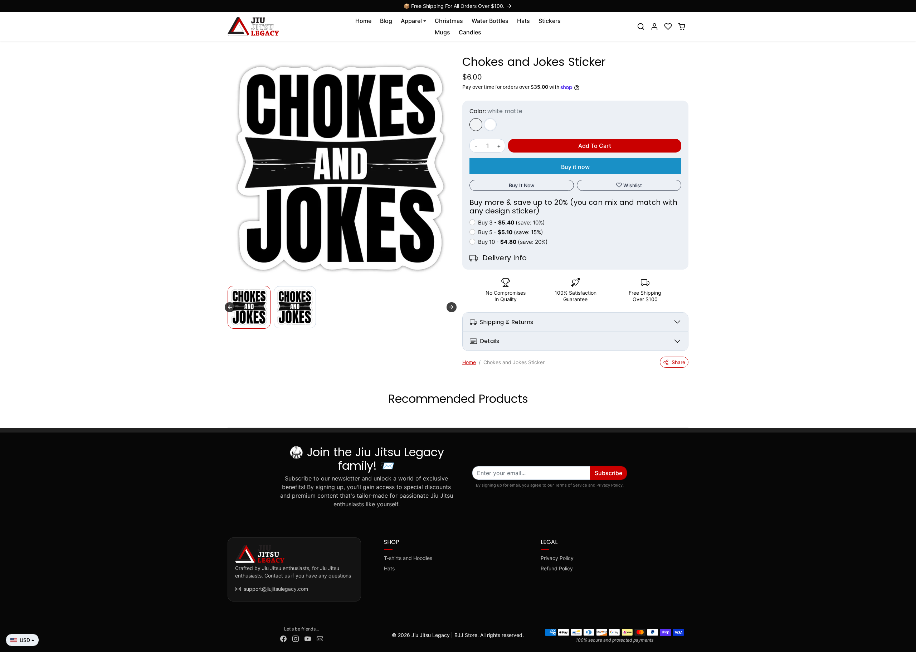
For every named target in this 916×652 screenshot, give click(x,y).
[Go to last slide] (230, 307)
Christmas (449, 20)
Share (678, 362)
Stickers (550, 20)
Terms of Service (571, 485)
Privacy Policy (609, 485)
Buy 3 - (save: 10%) (511, 222)
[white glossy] (490, 124)
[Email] (320, 638)
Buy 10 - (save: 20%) (513, 241)
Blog (386, 20)
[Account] (654, 26)
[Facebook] (283, 638)
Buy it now (575, 166)
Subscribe (608, 473)
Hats (523, 20)
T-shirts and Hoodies (408, 558)
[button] (641, 26)
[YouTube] (308, 638)
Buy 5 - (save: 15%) (510, 232)
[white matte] (475, 124)
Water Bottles (490, 20)
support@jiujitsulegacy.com (276, 589)
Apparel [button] (411, 20)
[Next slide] (452, 307)
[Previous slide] (228, 416)
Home (363, 20)
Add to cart (594, 145)
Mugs (442, 32)
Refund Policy (557, 568)
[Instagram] (295, 638)
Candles (470, 32)
